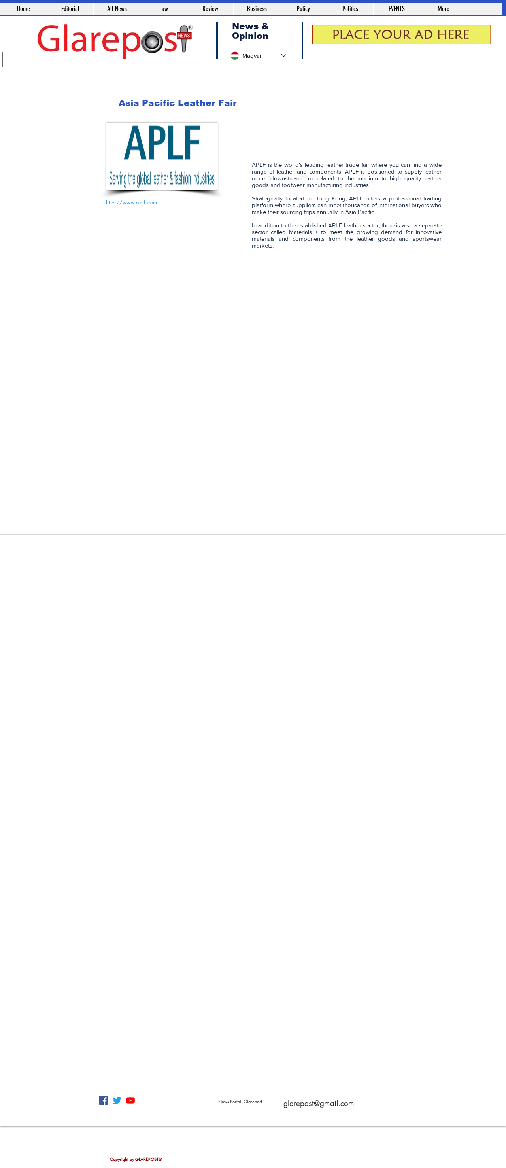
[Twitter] (117, 1100)
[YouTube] (130, 1100)
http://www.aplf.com (131, 202)
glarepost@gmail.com (318, 1103)
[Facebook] (103, 1100)
